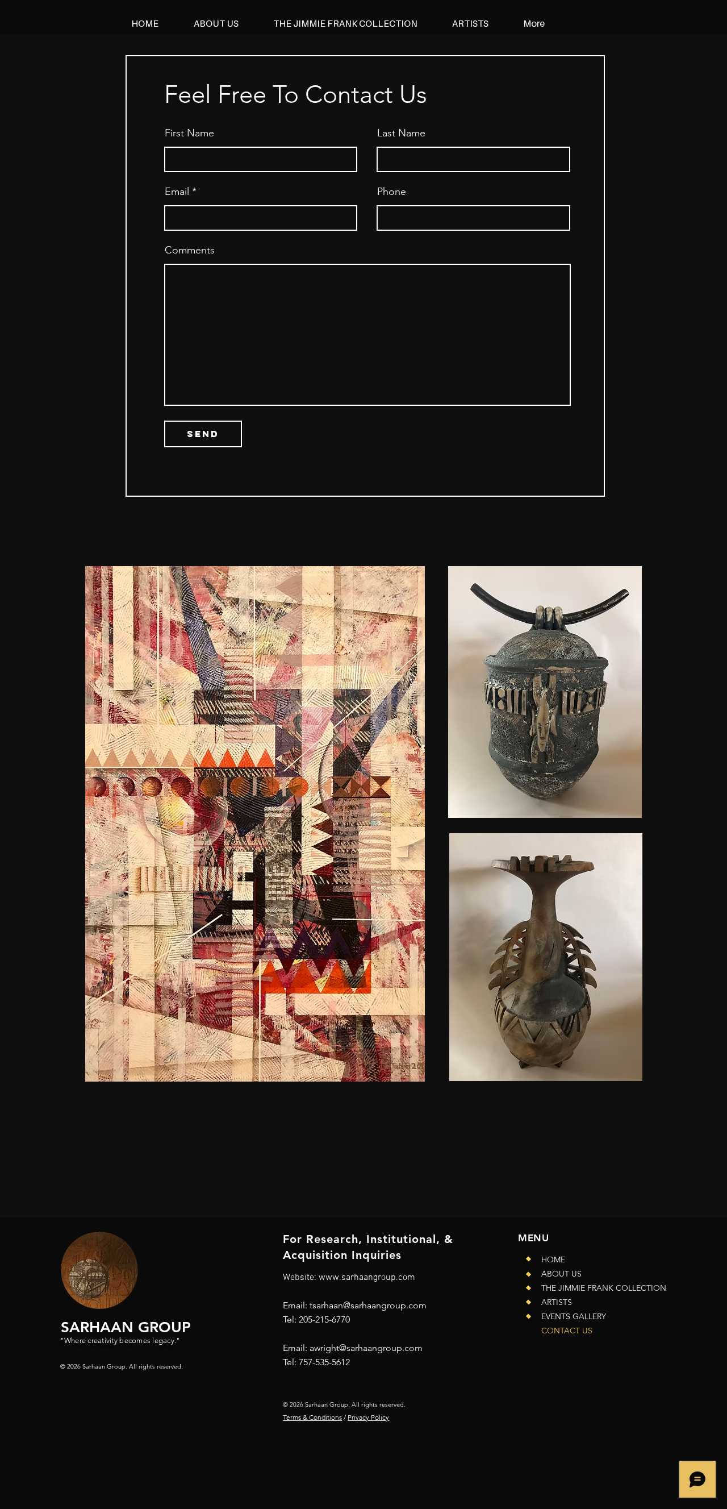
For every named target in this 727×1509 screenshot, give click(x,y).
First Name (189, 133)
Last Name (401, 133)
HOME (553, 1259)
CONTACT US (566, 1330)
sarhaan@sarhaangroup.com (369, 1305)
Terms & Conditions (312, 1417)
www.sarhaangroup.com (367, 1277)
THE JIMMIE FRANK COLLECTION (595, 1288)
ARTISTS (556, 1302)
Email (177, 191)
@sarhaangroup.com (381, 1347)
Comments (190, 250)
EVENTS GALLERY (573, 1316)
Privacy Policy (368, 1417)
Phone (391, 191)
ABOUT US (561, 1274)
